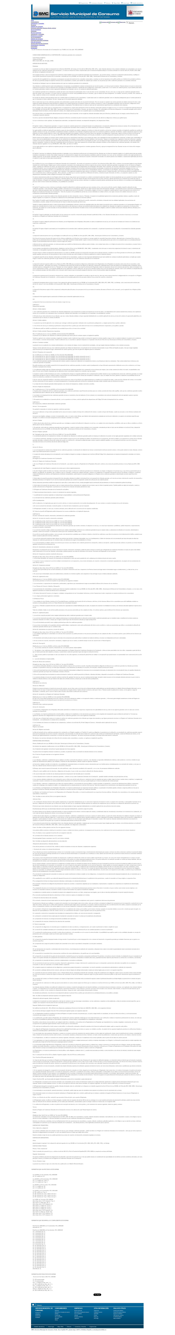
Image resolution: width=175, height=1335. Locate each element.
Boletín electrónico (138, 3)
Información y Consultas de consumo (62, 1312)
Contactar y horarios (98, 1312)
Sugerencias (84, 3)
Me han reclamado (78, 1310)
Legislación (76, 1318)
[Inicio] (41, 18)
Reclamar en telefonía (117, 1313)
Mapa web (96, 1316)
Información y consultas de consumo (81, 1312)
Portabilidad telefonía (117, 1316)
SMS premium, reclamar (118, 1315)
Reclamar (57, 1310)
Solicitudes (96, 1313)
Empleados (37, 1317)
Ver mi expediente (58, 1316)
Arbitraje (56, 1313)
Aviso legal (126, 3)
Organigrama (38, 1312)
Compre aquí (57, 1315)
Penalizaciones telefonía (118, 1310)
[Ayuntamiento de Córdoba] (135, 17)
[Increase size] (104, 22)
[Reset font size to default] (121, 22)
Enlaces (108, 3)
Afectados (57, 1318)
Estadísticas (37, 1314)
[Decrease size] (113, 22)
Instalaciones (38, 1315)
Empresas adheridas (78, 1316)
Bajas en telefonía (116, 1318)
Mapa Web (117, 3)
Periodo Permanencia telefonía (119, 1312)
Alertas (56, 1319)
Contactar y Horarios (96, 3)
